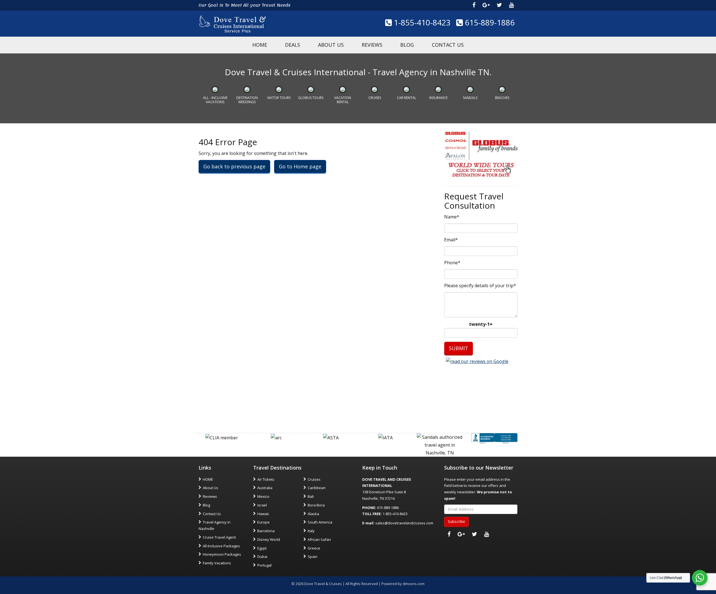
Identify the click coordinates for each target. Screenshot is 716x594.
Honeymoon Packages (222, 554)
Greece (314, 548)
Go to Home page (300, 166)
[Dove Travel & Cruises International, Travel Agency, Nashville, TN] (494, 438)
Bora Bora (316, 505)
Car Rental (406, 97)
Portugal (264, 565)
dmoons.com (414, 583)
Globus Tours (310, 97)
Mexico (263, 496)
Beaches (502, 97)
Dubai (262, 556)
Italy (311, 530)
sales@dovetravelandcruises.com (404, 522)
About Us (331, 44)
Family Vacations (217, 562)
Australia (264, 487)
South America (320, 522)
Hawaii (263, 513)
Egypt (262, 548)
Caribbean (317, 487)
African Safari (319, 539)
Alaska (313, 513)
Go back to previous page (234, 166)
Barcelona (266, 530)
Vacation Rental (342, 99)
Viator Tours (279, 97)
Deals (292, 44)
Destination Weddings (247, 99)
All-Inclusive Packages (221, 545)
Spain (312, 556)
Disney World (268, 539)
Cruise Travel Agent (219, 537)
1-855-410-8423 (421, 22)
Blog (407, 44)
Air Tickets (265, 479)
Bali (311, 496)
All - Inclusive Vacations (215, 99)
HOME (259, 44)
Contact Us (448, 44)
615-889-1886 (489, 22)
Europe (263, 522)
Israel (262, 505)
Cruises (374, 97)
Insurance (438, 97)
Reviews (372, 44)
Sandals (470, 97)
